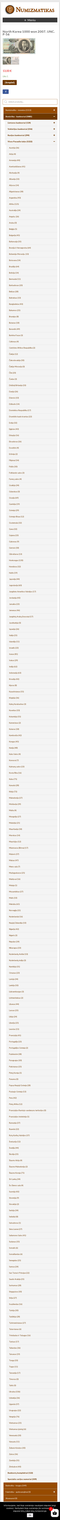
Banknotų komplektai (20, 1473)
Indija (13, 666)
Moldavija (15, 804)
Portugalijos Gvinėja (18, 1048)
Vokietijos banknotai (20, 129)
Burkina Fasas (16, 335)
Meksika (14, 904)
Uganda (14, 1404)
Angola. (14, 216)
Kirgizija (14, 698)
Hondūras (15, 566)
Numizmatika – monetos (18, 110)
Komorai (14, 760)
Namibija (14, 967)
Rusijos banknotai (18, 135)
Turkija (13, 1310)
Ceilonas (14, 341)
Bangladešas (16, 304)
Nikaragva (15, 948)
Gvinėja (14, 510)
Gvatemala (15, 523)
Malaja (13, 885)
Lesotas (14, 1029)
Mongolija (15, 816)
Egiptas (14, 429)
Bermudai (15, 279)
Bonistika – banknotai (19, 116)
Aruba (13, 223)
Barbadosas (16, 285)
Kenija (13, 748)
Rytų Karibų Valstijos (19, 1135)
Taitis (12, 1385)
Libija (13, 1017)
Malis (13, 898)
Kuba (13, 779)
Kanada (14, 785)
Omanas (14, 973)
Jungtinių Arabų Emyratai (21, 616)
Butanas (14, 323)
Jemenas (14, 610)
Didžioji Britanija (17, 385)
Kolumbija (15, 716)
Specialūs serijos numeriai (22, 1479)
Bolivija (14, 273)
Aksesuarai (11, 1498)
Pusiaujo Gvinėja (17, 1092)
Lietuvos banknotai (19, 123)
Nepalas (14, 942)
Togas (13, 1367)
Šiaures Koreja (16, 1173)
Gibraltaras (15, 554)
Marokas (14, 835)
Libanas (14, 1004)
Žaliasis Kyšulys (17, 1448)
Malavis (14, 854)
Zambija (14, 1460)
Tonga (13, 1360)
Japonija (14, 579)
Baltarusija (15, 241)
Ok (30, 1515)
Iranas (13, 654)
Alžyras (14, 185)
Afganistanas (16, 191)
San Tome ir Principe (19, 1273)
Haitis (13, 573)
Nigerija (14, 929)
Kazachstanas (16, 691)
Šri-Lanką (14, 1179)
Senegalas (15, 1260)
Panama (13, 1079)
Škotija (13, 1154)
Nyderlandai (16, 917)
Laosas (13, 1010)
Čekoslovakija (16, 360)
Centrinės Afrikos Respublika (22, 348)
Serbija (13, 1210)
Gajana (14, 535)
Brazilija (14, 266)
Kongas (14, 741)
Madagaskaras (17, 873)
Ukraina (14, 1392)
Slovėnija (14, 1198)
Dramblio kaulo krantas (20, 416)
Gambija (14, 504)
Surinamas (15, 1285)
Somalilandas (15, 1254)
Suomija (14, 1192)
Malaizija (14, 823)
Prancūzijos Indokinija (19, 1117)
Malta (12, 810)
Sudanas (14, 1242)
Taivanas (14, 1354)
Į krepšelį (10, 82)
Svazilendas (15, 1304)
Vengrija (14, 1417)
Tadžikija (14, 1317)
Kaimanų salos (16, 766)
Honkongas (16, 560)
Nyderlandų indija (17, 960)
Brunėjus (14, 316)
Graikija (14, 485)
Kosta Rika (15, 773)
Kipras (13, 685)
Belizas (13, 291)
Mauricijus (15, 841)
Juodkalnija (15, 623)
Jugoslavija (15, 585)
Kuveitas (14, 710)
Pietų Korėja (15, 1073)
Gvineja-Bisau (16, 516)
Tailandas (15, 1348)
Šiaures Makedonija (18, 1167)
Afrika (14, 204)
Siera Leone (15, 1229)
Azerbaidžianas (17, 166)
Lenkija (13, 985)
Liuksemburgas (16, 992)
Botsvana (15, 260)
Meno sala (14, 866)
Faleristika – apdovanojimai (18, 1492)
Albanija (14, 179)
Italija (13, 635)
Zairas (13, 1454)
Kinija (13, 791)
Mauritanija (15, 829)
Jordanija (14, 598)
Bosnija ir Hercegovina (20, 248)
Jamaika (14, 604)
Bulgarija (14, 235)
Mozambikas (16, 891)
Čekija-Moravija (17, 366)
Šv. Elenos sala (16, 1185)
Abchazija (14, 173)
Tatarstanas (15, 1329)
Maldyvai (14, 879)
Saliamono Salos (17, 1235)
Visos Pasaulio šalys (20, 141)
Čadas (13, 379)
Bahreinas (15, 298)
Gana (13, 529)
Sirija (13, 1298)
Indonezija (15, 673)
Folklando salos (16, 473)
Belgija (13, 229)
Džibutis (14, 404)
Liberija (14, 1023)
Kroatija (14, 679)
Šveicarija (15, 1142)
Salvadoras (15, 1223)
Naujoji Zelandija (17, 923)
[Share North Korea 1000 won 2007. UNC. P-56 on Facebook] (6, 92)
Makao (14, 860)
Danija (13, 391)
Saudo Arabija (16, 1279)
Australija (15, 210)
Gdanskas (14, 491)
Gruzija (14, 498)
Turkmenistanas (17, 1323)
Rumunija (14, 1123)
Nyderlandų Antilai (18, 954)
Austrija (14, 148)
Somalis (13, 1248)
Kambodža (15, 735)
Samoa (13, 1267)
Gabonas (14, 541)
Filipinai (14, 460)
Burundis (14, 329)
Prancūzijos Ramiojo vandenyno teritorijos (27, 1110)
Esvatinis (14, 448)
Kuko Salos (15, 754)
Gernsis (14, 548)
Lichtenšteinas (16, 998)
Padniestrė (15, 1054)
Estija (13, 423)
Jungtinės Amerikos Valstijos (22, 591)
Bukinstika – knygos (16, 1485)
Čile (12, 373)
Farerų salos (15, 479)
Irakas (13, 660)
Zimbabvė (15, 1467)
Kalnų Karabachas (17, 704)
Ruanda (14, 1129)
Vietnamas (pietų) (17, 1429)
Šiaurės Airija (15, 1160)
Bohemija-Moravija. (19, 254)
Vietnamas (15, 1423)
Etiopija (14, 435)
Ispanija (14, 629)
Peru (13, 1098)
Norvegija (15, 910)
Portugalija (15, 1042)
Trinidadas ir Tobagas (20, 1335)
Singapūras (15, 1292)
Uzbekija (14, 1398)
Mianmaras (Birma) (18, 848)
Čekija (13, 354)
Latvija (13, 979)
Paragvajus (15, 1060)
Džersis (14, 398)
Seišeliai (13, 1217)
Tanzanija (14, 1373)
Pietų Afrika (15, 1104)
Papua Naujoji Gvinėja (20, 1085)
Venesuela (15, 1435)
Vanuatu (14, 1442)
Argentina (15, 198)
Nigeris (13, 935)
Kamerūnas (15, 723)
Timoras (14, 1379)
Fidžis (13, 466)
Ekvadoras (15, 441)
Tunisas (14, 1342)
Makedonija (15, 798)
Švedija (14, 1148)
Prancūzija (15, 1035)
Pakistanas (15, 1067)
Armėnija (14, 160)
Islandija (14, 641)
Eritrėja (13, 454)
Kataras (14, 729)
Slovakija (14, 1204)
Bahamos (14, 310)
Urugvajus (15, 1410)
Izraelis (14, 648)
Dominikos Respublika (20, 410)
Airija (12, 154)
